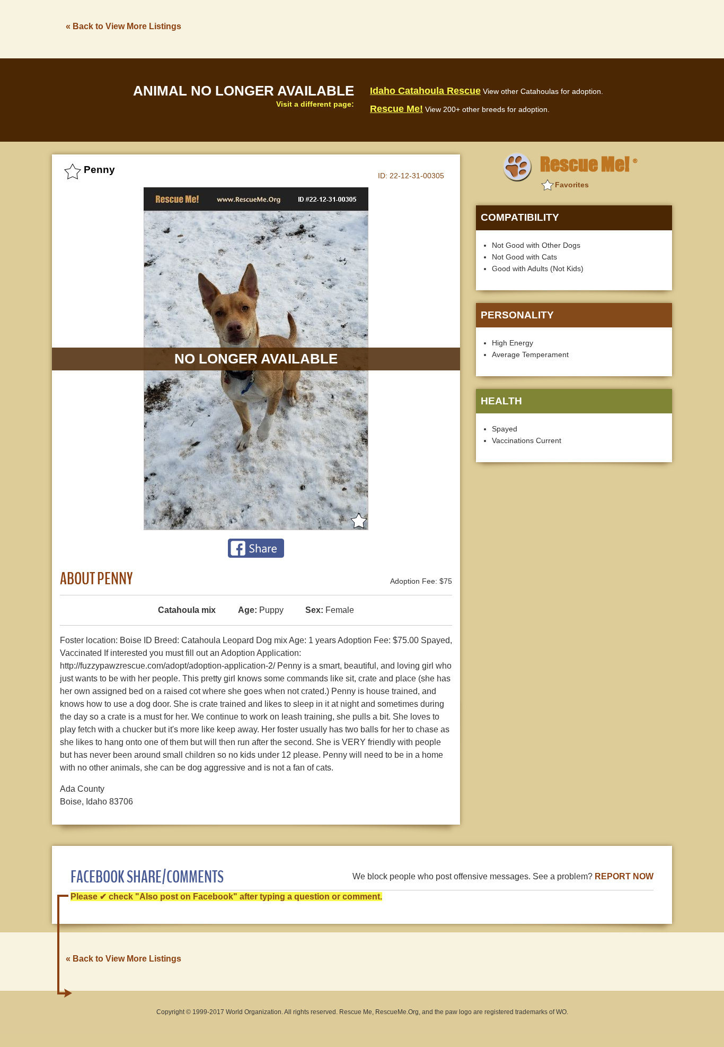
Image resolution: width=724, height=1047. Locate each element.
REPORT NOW (624, 876)
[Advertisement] (479, 28)
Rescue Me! (396, 108)
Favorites (572, 184)
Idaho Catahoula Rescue (425, 90)
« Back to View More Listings (123, 26)
